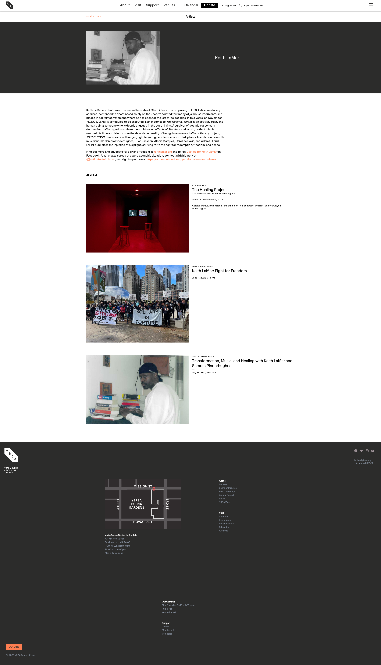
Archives (223, 530)
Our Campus (168, 601)
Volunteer (167, 633)
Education (224, 527)
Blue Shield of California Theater (178, 605)
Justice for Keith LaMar (202, 152)
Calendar (191, 5)
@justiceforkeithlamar (100, 159)
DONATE (14, 647)
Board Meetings (227, 491)
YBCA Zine (224, 502)
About (125, 5)
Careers (223, 484)
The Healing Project (209, 189)
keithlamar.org (163, 152)
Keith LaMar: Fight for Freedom (220, 270)
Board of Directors (228, 488)
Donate (209, 5)
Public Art (167, 609)
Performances (226, 523)
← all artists (93, 16)
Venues (169, 5)
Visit (138, 5)
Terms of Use (28, 655)
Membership (168, 630)
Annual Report (226, 495)
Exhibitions (225, 520)
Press (222, 498)
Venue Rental (169, 612)
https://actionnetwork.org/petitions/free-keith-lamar (181, 159)
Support (152, 5)
